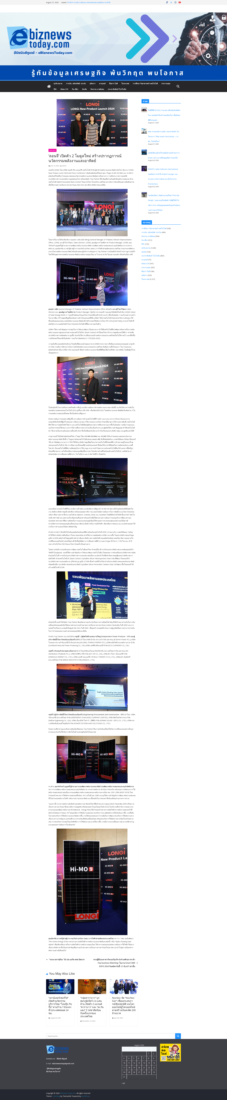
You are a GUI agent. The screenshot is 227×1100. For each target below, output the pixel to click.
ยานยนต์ (102, 83)
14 (144, 1063)
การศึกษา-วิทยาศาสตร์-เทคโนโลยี (145, 83)
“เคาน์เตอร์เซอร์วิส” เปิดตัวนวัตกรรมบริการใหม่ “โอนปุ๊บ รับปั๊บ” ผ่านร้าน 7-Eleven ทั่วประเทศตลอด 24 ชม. (60, 1005)
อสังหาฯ (92, 83)
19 (134, 1067)
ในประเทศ (125, 83)
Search (178, 1036)
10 (124, 1063)
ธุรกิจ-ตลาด (58, 83)
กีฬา (55, 89)
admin (64, 166)
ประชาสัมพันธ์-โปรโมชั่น (117, 89)
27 (139, 1072)
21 (144, 1067)
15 (149, 1063)
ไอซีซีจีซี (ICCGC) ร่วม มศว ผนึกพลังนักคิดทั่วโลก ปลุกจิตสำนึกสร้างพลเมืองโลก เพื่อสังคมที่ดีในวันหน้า (164, 115)
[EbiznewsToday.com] (113, 14)
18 (129, 1067)
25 (129, 1072)
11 (129, 1063)
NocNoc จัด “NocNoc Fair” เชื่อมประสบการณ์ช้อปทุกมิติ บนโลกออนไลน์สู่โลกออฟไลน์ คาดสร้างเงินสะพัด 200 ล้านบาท (124, 1005)
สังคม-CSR (64, 89)
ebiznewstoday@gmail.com (63, 1063)
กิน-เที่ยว (75, 89)
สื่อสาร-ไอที (113, 83)
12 (134, 1063)
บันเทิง (84, 89)
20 (139, 1067)
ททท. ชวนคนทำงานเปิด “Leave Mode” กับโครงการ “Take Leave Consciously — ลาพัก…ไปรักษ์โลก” (88, 3)
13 (139, 1063)
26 (134, 1072)
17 (124, 1067)
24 (124, 1072)
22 (149, 1067)
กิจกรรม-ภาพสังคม (97, 89)
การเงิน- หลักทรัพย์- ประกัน (76, 83)
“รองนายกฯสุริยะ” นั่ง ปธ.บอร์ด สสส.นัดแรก (67, 959)
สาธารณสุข (166, 83)
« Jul (123, 1083)
